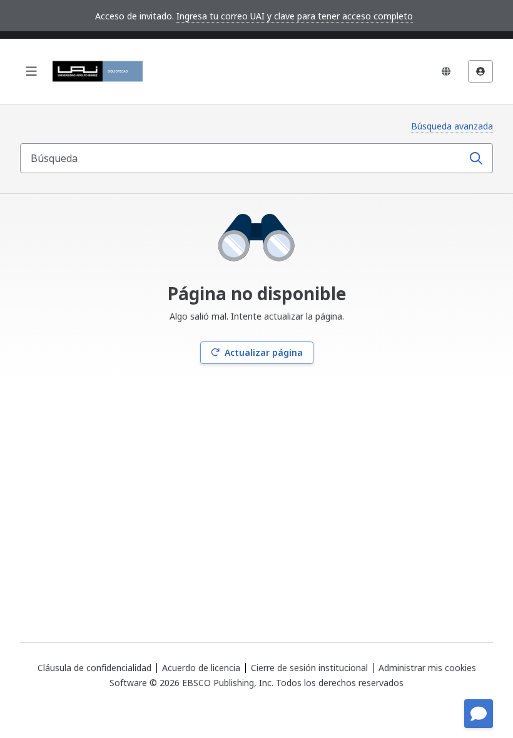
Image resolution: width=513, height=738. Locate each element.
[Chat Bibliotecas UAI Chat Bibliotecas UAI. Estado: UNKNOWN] (478, 713)
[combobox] (243, 158)
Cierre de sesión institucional (309, 668)
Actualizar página (264, 352)
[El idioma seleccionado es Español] (446, 71)
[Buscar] (476, 158)
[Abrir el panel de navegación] (31, 71)
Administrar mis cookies (427, 668)
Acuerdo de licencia (201, 668)
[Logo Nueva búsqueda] (98, 71)
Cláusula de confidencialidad (94, 668)
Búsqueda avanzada (452, 126)
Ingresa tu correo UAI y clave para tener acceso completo (294, 16)
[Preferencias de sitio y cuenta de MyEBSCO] (480, 71)
